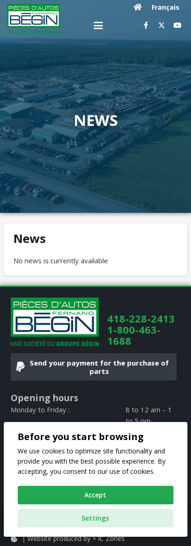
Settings (95, 518)
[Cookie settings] (14, 538)
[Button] (138, 7)
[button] (98, 25)
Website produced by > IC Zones (76, 538)
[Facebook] (146, 25)
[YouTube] (177, 25)
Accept (95, 494)
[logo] (33, 18)
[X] (161, 25)
